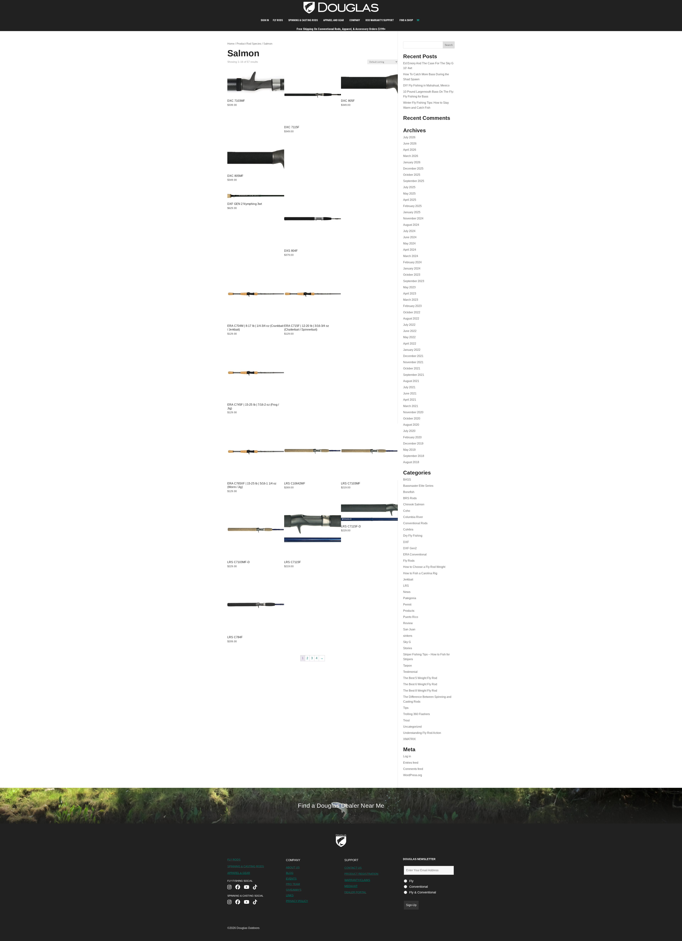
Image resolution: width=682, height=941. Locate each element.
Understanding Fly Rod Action (422, 732)
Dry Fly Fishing (412, 535)
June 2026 (409, 143)
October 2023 (411, 274)
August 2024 (411, 224)
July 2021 (409, 387)
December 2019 (413, 443)
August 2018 (411, 462)
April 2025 (409, 199)
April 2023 (409, 293)
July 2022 (409, 324)
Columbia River (413, 517)
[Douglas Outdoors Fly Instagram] (231, 887)
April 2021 (409, 399)
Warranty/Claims (357, 880)
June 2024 (409, 237)
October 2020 (411, 418)
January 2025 (411, 212)
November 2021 (413, 362)
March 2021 (410, 406)
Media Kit (351, 886)
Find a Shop (406, 20)
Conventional (418, 886)
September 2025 (413, 180)
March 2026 (410, 155)
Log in (407, 756)
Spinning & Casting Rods (303, 20)
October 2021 (411, 368)
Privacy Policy (297, 900)
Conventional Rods (415, 523)
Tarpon (407, 665)
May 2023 (409, 287)
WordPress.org (412, 775)
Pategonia (409, 598)
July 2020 (409, 430)
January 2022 (411, 349)
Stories (407, 648)
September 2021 (413, 374)
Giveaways (293, 889)
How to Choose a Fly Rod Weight (424, 566)
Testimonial (410, 671)
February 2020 (412, 437)
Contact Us (353, 867)
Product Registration (361, 873)
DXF (406, 542)
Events (291, 878)
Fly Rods (278, 20)
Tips (405, 707)
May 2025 (409, 193)
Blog (289, 872)
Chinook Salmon (413, 504)
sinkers (407, 635)
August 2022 (411, 318)
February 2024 (412, 262)
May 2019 (409, 449)
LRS (406, 585)
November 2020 (413, 412)
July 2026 (409, 137)
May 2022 (409, 337)
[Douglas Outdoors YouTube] (248, 887)
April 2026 (409, 149)
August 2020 (411, 424)
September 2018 (413, 455)
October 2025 (411, 174)
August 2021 (411, 381)
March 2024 (410, 256)
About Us (293, 867)
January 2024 (411, 268)
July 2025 (409, 187)
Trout (406, 720)
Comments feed (413, 768)
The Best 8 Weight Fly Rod (420, 690)
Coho (406, 510)
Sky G (407, 641)
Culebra (408, 529)
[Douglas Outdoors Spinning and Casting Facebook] (239, 902)
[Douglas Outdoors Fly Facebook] (239, 887)
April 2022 (409, 343)
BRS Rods (410, 498)
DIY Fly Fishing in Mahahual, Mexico (426, 85)
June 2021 (409, 393)
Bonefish (408, 491)
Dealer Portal (355, 892)
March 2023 (410, 299)
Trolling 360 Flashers (416, 714)
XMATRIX (409, 739)
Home (230, 43)
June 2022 (409, 330)
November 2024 (413, 218)
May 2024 (409, 243)
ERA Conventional (415, 554)
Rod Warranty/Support (380, 20)
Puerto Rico (410, 616)
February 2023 (412, 305)
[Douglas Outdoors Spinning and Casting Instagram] (231, 902)
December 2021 (413, 356)
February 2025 (412, 206)
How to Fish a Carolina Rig (420, 573)
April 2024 (409, 249)
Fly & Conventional (422, 892)
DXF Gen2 (410, 548)
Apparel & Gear (238, 872)
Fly (411, 881)
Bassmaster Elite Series (418, 485)
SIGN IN (265, 20)
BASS (407, 479)
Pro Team (293, 884)
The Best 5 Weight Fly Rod (420, 678)
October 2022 (411, 312)
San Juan (409, 629)
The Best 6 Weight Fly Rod (420, 684)
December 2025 (413, 168)
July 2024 (409, 231)
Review (408, 623)
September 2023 (413, 281)
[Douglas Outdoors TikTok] (257, 887)
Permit (407, 604)
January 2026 (411, 162)
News (406, 591)
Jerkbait (408, 579)
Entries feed (410, 762)
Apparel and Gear (333, 20)
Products (408, 610)
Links (290, 895)
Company (354, 20)
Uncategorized (412, 726)
